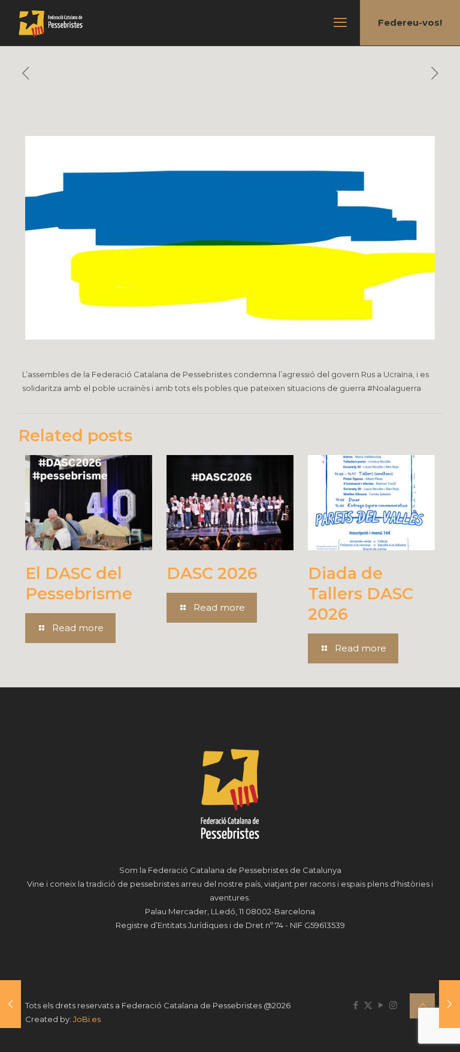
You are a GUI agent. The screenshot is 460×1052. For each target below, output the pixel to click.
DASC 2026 (212, 573)
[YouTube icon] (380, 1005)
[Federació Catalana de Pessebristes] (50, 23)
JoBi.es (87, 1019)
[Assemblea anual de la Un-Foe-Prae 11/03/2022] (10, 1004)
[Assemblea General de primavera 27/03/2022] (449, 1004)
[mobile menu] (340, 23)
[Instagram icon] (393, 1005)
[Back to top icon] (422, 1005)
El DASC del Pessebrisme (78, 583)
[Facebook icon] (355, 1005)
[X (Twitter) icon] (368, 1005)
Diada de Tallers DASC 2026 (360, 593)
